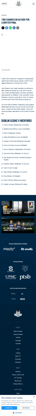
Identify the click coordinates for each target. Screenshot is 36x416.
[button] (18, 413)
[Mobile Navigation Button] (32, 4)
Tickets (18, 353)
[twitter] (2, 27)
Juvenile (18, 343)
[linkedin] (14, 27)
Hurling (18, 337)
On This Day (18, 378)
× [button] (34, 397)
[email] (17, 27)
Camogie (18, 340)
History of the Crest (18, 374)
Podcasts (18, 359)
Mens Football (18, 331)
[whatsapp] (10, 27)
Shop (18, 393)
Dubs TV (18, 356)
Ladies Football (18, 334)
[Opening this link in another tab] (4, 4)
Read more (17, 404)
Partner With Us (18, 384)
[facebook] (6, 27)
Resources (18, 381)
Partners (18, 371)
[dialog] (18, 405)
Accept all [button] (9, 408)
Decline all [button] (26, 408)
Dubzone (18, 362)
